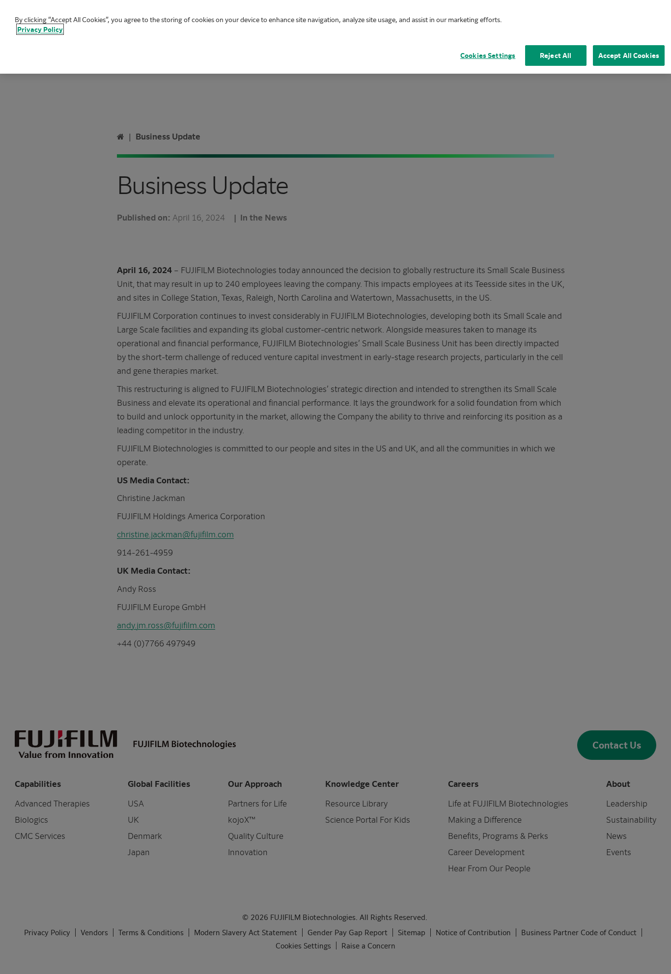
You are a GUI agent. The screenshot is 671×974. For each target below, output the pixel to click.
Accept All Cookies (628, 55)
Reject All (555, 55)
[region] (335, 37)
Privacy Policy (40, 29)
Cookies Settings (487, 55)
